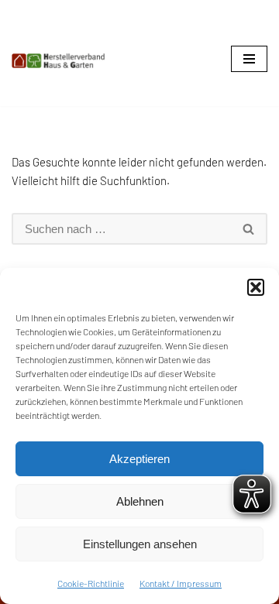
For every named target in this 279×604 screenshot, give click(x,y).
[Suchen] (249, 229)
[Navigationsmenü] (249, 59)
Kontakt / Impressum (181, 583)
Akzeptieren (139, 458)
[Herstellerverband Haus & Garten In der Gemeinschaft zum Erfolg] (58, 60)
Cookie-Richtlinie (90, 583)
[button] (256, 287)
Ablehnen (140, 501)
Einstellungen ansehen (140, 544)
